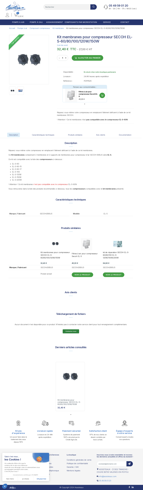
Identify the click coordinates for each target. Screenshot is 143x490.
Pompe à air (22, 28)
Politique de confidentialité (77, 463)
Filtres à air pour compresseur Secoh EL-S (88, 94)
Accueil (12, 28)
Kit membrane (58, 28)
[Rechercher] (93, 7)
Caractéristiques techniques (43, 135)
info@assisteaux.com (107, 476)
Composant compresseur (40, 28)
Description (13, 135)
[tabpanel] (84, 93)
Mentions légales (73, 470)
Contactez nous (70, 331)
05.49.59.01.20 (105, 481)
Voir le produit (82, 275)
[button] (7, 15)
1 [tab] (85, 104)
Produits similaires (75, 135)
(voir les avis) (62, 45)
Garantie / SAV (73, 467)
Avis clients (100, 135)
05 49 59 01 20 (118, 5)
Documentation (125, 135)
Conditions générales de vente (79, 460)
